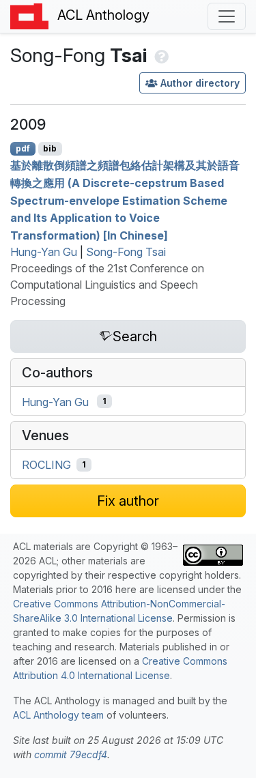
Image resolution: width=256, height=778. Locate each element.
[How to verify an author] (160, 55)
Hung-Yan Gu (43, 252)
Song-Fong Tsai (126, 252)
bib (50, 148)
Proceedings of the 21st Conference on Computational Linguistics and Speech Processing (107, 284)
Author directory (200, 83)
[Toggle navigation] (227, 16)
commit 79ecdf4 (70, 754)
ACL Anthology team (58, 715)
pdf (23, 148)
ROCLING (46, 465)
